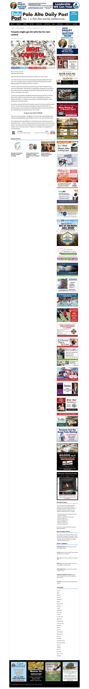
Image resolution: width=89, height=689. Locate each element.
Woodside (59, 655)
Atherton (59, 595)
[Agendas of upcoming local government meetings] (18, 146)
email (60, 527)
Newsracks (60, 24)
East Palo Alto (60, 603)
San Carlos (59, 636)
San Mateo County (61, 640)
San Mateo (59, 638)
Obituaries (47, 24)
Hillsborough (59, 610)
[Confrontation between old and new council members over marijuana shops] (33, 146)
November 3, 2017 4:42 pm (18, 38)
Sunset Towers (60, 653)
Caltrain (58, 601)
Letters (32, 24)
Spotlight (39, 24)
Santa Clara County (61, 642)
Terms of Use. (39, 684)
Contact (68, 24)
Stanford (58, 649)
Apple (58, 592)
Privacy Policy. (34, 684)
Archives (75, 24)
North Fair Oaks (60, 623)
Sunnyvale (59, 651)
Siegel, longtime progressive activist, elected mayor (46, 154)
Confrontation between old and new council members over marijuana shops (32, 155)
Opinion (25, 24)
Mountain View (60, 621)
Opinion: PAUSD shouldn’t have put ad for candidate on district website (66, 576)
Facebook (59, 606)
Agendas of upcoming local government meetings (16, 154)
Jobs (53, 24)
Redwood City (60, 634)
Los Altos (59, 614)
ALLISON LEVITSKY (18, 71)
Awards (19, 24)
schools (58, 645)
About (12, 24)
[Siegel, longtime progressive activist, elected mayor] (48, 146)
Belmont (58, 597)
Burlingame (59, 599)
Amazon (58, 590)
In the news (59, 612)
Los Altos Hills (60, 616)
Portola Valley (60, 632)
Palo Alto (59, 629)
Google (58, 608)
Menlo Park (59, 619)
